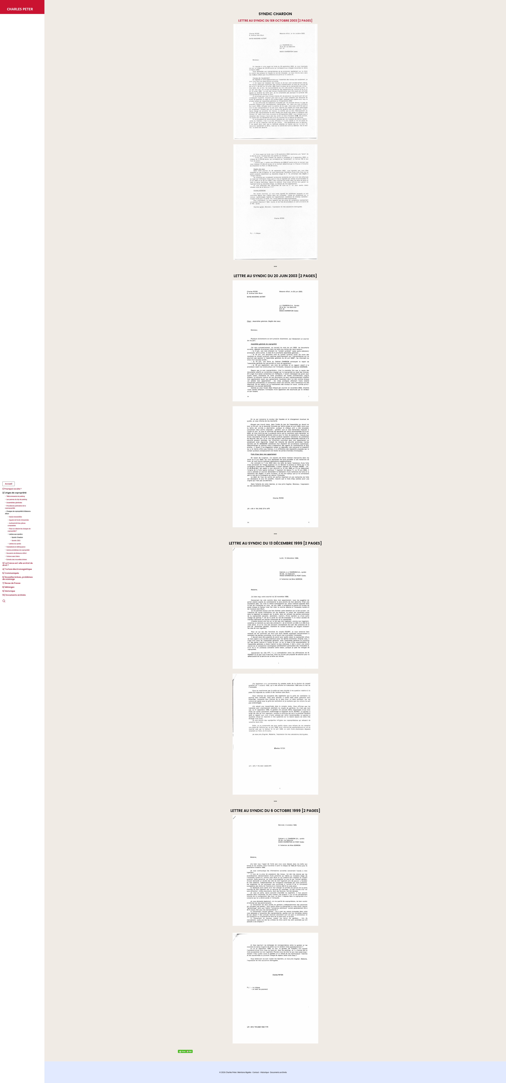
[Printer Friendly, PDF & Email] (185, 1051)
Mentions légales (244, 1072)
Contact (255, 1072)
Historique (264, 1072)
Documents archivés (278, 1072)
